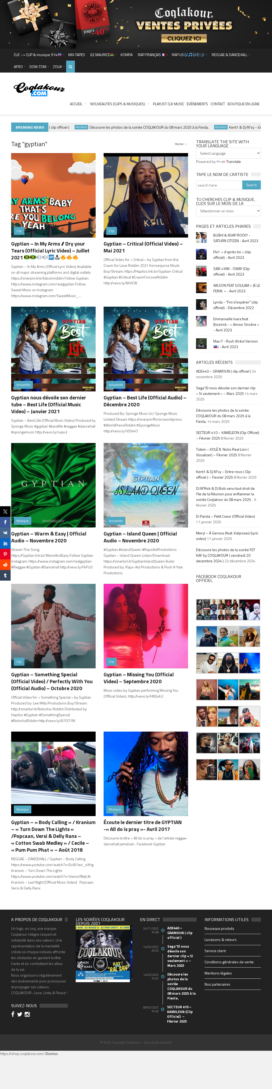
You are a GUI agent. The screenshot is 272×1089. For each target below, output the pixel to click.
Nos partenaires (217, 984)
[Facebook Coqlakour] (13, 1015)
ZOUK (57, 66)
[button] (206, 609)
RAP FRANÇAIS (149, 54)
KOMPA (127, 54)
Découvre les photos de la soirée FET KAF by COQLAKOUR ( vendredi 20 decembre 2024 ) (225, 555)
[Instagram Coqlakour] (28, 1015)
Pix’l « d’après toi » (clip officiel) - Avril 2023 (232, 254)
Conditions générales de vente (229, 962)
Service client (215, 950)
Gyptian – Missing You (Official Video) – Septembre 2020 (139, 677)
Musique (67, 127)
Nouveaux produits (219, 928)
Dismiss (51, 1053)
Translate (233, 161)
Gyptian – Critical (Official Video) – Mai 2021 (143, 247)
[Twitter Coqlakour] (20, 1015)
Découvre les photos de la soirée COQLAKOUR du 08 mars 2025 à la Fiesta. (134, 127)
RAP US (178, 54)
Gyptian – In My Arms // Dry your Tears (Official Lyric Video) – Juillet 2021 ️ (50, 250)
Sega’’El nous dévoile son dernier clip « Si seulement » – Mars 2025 (226, 390)
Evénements (197, 104)
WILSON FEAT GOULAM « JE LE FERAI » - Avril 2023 (236, 288)
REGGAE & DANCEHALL (229, 54)
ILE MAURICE (100, 54)
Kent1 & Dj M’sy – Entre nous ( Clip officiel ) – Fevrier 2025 (223, 474)
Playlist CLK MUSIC (168, 104)
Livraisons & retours (221, 939)
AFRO (18, 66)
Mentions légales (218, 973)
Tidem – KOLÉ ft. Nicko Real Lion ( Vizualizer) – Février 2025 (222, 452)
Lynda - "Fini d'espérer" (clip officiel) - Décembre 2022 (235, 304)
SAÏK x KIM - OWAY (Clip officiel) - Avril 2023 (231, 271)
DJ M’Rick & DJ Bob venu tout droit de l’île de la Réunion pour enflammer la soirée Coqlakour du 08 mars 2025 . (225, 494)
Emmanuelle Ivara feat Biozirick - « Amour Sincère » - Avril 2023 (236, 324)
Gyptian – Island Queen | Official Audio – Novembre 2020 (140, 536)
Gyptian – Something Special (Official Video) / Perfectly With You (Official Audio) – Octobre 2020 (52, 681)
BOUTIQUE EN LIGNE (244, 104)
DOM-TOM (37, 66)
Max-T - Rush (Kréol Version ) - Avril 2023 (235, 343)
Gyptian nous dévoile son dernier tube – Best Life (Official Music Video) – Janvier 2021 (48, 404)
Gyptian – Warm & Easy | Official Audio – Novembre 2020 (48, 536)
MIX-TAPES (76, 54)
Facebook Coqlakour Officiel (218, 578)
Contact (218, 104)
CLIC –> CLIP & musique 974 (35, 54)
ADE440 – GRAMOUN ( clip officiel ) (223, 371)
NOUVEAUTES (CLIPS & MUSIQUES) (117, 104)
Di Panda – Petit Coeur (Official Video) (226, 516)
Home (179, 143)
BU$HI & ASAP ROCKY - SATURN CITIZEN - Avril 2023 (235, 237)
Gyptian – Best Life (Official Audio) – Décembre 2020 (145, 400)
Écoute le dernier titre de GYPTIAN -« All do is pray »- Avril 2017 (143, 825)
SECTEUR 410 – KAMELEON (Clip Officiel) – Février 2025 (180, 1014)
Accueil (76, 104)
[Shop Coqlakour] (136, 24)
